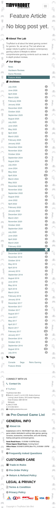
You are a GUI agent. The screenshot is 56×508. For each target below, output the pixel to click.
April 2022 (27, 203)
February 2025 (27, 140)
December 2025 (27, 108)
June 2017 (27, 317)
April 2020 (27, 239)
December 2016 (27, 338)
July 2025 (27, 122)
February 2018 (27, 295)
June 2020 (27, 235)
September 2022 (27, 193)
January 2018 (27, 299)
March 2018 (27, 292)
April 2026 (27, 93)
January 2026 (27, 104)
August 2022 (27, 196)
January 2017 (27, 334)
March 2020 (27, 242)
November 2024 (27, 150)
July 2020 (27, 232)
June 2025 (27, 125)
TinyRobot (12, 388)
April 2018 (27, 288)
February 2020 (27, 246)
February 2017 (27, 331)
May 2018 (27, 285)
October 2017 (27, 310)
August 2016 (27, 349)
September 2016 (27, 345)
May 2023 (27, 182)
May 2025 (27, 129)
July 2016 (27, 352)
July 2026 (27, 86)
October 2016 (27, 342)
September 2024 (27, 157)
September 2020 (27, 228)
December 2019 (27, 253)
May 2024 (27, 171)
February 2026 (27, 101)
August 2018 (27, 278)
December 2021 (27, 214)
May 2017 (27, 320)
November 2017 (27, 306)
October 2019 (27, 260)
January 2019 (27, 271)
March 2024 (27, 179)
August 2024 (27, 161)
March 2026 (27, 97)
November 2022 (27, 189)
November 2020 (27, 221)
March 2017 (27, 327)
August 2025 (27, 118)
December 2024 (27, 147)
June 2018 (27, 281)
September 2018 (27, 274)
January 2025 (27, 143)
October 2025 (27, 111)
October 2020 (27, 225)
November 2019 (27, 256)
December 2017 (27, 303)
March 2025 (27, 136)
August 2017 (27, 313)
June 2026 (27, 90)
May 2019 (27, 264)
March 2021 (27, 218)
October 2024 (27, 154)
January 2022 (27, 210)
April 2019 (27, 267)
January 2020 (27, 249)
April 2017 (27, 324)
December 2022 (27, 186)
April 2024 (27, 175)
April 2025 (27, 132)
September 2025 (27, 115)
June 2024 (27, 168)
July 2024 (27, 164)
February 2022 (27, 207)
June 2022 (27, 200)
